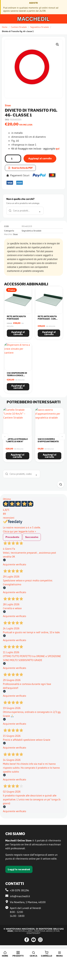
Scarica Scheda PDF (22, 167)
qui (58, 148)
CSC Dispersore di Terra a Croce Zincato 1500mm (17, 375)
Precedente (12, 537)
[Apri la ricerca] (60, 484)
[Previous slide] (5, 436)
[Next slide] (62, 436)
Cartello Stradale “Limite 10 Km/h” (17, 440)
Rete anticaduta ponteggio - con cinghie (47, 319)
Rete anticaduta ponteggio (16, 317)
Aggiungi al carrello (40, 158)
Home (4, 27)
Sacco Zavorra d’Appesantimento (48, 440)
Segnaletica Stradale (39, 27)
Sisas (8, 105)
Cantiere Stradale (19, 27)
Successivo (31, 537)
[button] (57, 44)
